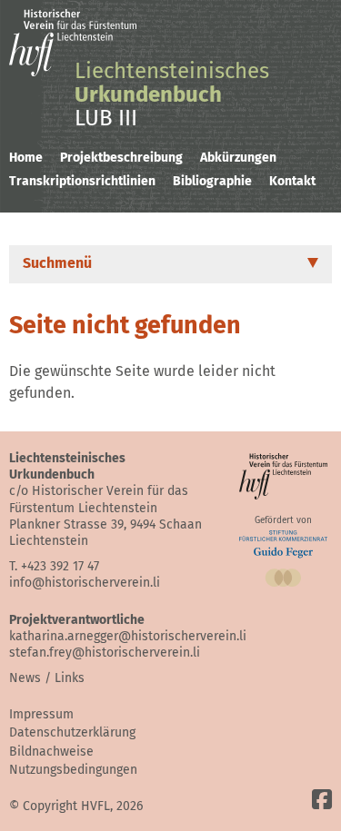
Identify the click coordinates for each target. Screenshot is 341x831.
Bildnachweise (51, 751)
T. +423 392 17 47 (54, 566)
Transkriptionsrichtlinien (82, 181)
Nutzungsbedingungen (73, 769)
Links (70, 678)
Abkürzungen (238, 157)
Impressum (41, 714)
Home (26, 157)
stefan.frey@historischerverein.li (104, 652)
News (25, 678)
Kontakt (292, 181)
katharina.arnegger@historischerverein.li (127, 636)
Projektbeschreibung (121, 157)
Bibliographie (212, 181)
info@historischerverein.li (84, 582)
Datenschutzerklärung (72, 732)
